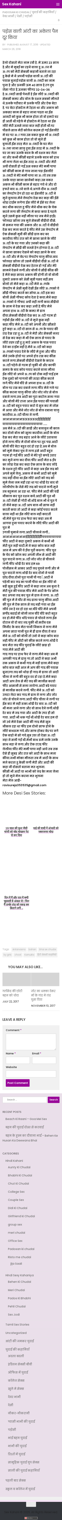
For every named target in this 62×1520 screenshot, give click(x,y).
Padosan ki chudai (15, 12)
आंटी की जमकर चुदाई (19, 1337)
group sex (15, 1223)
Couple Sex (16, 1199)
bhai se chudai (47, 949)
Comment (13, 1030)
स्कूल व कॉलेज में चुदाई (20, 1482)
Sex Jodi (14, 1311)
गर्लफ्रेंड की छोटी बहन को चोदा (12, 993)
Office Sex (15, 1239)
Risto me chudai (19, 1255)
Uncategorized (16, 1329)
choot (18, 954)
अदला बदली (16, 1352)
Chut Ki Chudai (18, 1183)
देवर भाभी (8, 16)
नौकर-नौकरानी (19, 1408)
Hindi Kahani (14, 1160)
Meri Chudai (16, 1287)
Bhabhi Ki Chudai (20, 1175)
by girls (7, 954)
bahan (32, 949)
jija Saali (16, 1261)
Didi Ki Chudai (17, 1207)
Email (36, 1054)
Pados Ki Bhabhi (19, 1295)
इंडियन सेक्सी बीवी (20, 1360)
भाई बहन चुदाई (17, 1432)
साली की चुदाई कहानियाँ (24, 1464)
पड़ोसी (28, 16)
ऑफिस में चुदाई (18, 1368)
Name (11, 1054)
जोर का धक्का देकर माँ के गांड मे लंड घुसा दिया (43, 995)
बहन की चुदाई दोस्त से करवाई (24, 1127)
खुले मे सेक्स (16, 1384)
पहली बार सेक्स (15, 1474)
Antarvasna (19, 949)
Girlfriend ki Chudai (21, 1215)
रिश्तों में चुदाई (16, 1448)
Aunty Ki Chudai (19, 1167)
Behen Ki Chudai (19, 1279)
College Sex (16, 1191)
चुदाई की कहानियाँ (43, 12)
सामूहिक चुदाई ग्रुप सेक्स (23, 1456)
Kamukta (29, 954)
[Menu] (58, 4)
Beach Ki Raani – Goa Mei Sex (26, 1119)
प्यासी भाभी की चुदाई (21, 1416)
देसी (19, 16)
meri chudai (16, 1231)
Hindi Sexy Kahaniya (19, 1273)
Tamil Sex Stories (17, 1321)
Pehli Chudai (17, 1303)
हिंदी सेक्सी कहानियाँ (46, 954)
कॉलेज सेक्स (16, 1376)
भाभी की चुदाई (17, 1440)
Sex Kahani (11, 4)
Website (11, 1067)
